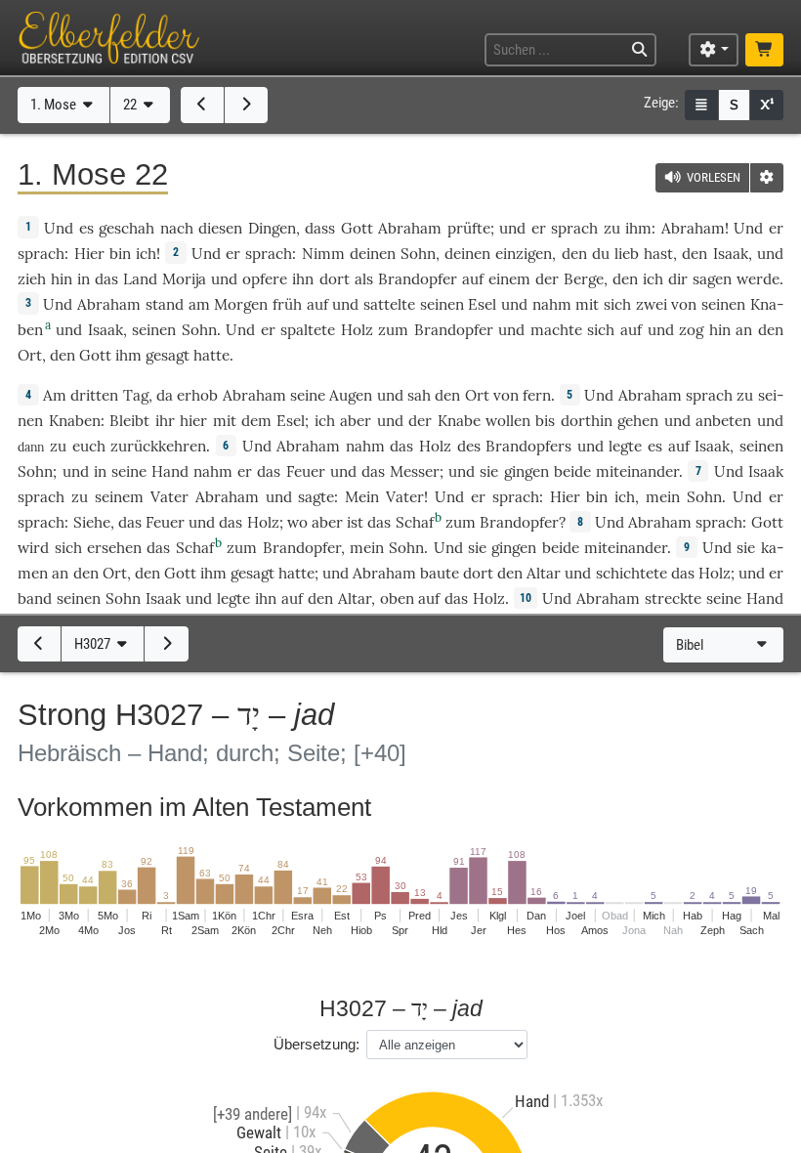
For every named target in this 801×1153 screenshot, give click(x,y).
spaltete (307, 329)
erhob (197, 395)
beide (572, 471)
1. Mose (54, 104)
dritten (94, 395)
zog (691, 329)
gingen (526, 471)
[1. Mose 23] (246, 104)
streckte (673, 598)
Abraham (410, 228)
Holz (357, 329)
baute (439, 573)
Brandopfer (417, 279)
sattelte (389, 304)
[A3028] (166, 644)
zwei (651, 304)
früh (287, 304)
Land (140, 279)
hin (61, 279)
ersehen (114, 547)
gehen (637, 420)
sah (419, 395)
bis (545, 420)
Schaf (415, 522)
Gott (357, 228)
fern (537, 395)
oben (397, 598)
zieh (32, 279)
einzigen (523, 253)
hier (193, 420)
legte (625, 446)
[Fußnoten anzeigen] (766, 105)
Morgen (241, 304)
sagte (316, 497)
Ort (30, 355)
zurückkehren (158, 446)
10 (525, 598)
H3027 (93, 644)
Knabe (459, 420)
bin (120, 253)
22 (131, 104)
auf (473, 279)
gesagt (168, 355)
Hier (89, 253)
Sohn (418, 253)
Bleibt (129, 420)
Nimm (323, 253)
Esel (482, 304)
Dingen (272, 228)
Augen (350, 395)
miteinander (637, 471)
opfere (264, 279)
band (35, 598)
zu (612, 228)
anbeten (723, 420)
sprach (574, 228)
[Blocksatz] (701, 105)
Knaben (75, 420)
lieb (626, 253)
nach (176, 228)
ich (146, 253)
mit (587, 304)
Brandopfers (528, 446)
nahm (551, 304)
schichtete (631, 573)
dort (334, 279)
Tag (135, 395)
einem (509, 279)
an (744, 329)
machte (556, 329)
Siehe (91, 522)
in (83, 279)
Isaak (730, 253)
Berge (584, 279)
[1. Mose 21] (202, 104)
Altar (544, 573)
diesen (220, 228)
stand (165, 304)
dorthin (586, 420)
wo (297, 522)
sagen (712, 279)
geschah (126, 228)
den (574, 253)
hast (658, 253)
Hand (170, 471)
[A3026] (39, 644)
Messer (415, 471)
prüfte (468, 228)
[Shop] (763, 50)
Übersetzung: (316, 1044)
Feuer (305, 471)
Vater (169, 497)
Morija (184, 279)
